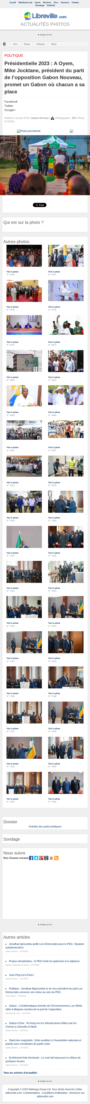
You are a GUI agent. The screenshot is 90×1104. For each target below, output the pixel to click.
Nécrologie (39, 5)
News (56, 2)
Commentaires (31, 1092)
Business (47, 2)
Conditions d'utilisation (55, 1092)
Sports (38, 2)
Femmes (75, 2)
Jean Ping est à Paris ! (21, 975)
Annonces (64, 2)
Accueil (12, 2)
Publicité (51, 5)
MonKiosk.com (25, 2)
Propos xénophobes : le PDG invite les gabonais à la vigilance (44, 961)
